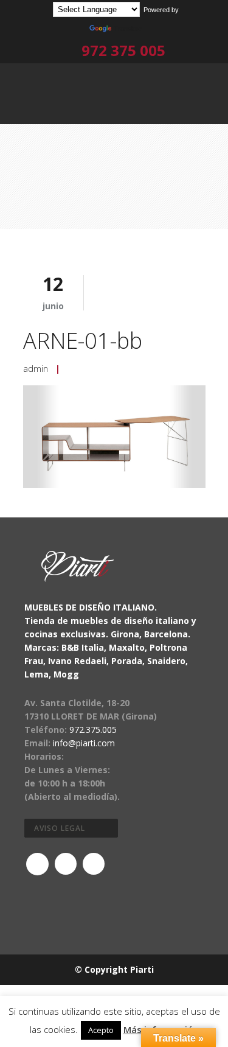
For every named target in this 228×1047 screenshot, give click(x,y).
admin (35, 368)
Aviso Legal (59, 828)
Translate (128, 28)
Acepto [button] (101, 1029)
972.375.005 (93, 729)
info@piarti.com (84, 743)
